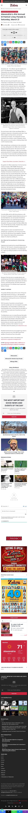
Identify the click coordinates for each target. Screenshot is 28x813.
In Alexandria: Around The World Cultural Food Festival (13, 731)
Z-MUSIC (3, 774)
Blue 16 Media (16, 802)
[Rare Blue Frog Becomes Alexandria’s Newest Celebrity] (21, 464)
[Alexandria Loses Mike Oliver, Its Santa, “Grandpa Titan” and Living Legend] (7, 478)
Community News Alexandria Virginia (13, 8)
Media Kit (3, 772)
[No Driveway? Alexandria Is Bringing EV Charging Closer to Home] (21, 478)
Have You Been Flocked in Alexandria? (7, 469)
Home (3, 8)
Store (2, 766)
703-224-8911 (13, 790)
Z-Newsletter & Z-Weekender (7, 776)
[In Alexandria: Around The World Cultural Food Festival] (14, 708)
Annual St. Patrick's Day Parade (14, 358)
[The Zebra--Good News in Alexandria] (14, 5)
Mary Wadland (5, 24)
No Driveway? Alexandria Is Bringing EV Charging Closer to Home (21, 485)
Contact (3, 768)
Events (2, 762)
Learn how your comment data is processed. (13, 517)
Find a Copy (14, 538)
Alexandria (14, 355)
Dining (2, 764)
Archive (2, 760)
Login (25, 506)
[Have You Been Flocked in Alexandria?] (7, 464)
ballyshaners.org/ (22, 325)
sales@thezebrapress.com (6, 792)
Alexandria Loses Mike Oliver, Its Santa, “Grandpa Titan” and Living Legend (6, 485)
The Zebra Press (23, 800)
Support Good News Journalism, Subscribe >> (14, 161)
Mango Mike (14, 361)
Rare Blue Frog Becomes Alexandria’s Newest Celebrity (21, 470)
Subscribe (3, 770)
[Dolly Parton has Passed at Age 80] (5, 713)
